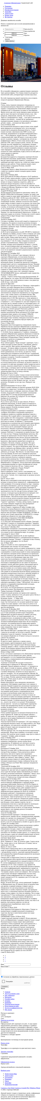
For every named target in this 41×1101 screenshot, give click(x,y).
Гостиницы (8, 8)
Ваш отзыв (5, 966)
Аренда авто (9, 13)
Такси (7, 1081)
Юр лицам (8, 1010)
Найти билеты (10, 41)
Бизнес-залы (9, 15)
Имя (2, 964)
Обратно (26, 35)
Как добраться (9, 995)
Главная (7, 992)
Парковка (8, 6)
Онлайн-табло (9, 999)
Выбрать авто (5, 1070)
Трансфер (8, 12)
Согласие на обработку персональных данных (19, 977)
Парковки (8, 1079)
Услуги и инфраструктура (13, 1008)
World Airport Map (11, 1074)
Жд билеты (8, 17)
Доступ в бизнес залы (12, 993)
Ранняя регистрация (11, 10)
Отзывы (7, 1001)
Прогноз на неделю (7, 1020)
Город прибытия (29, 31)
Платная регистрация (12, 1004)
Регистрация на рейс (12, 1006)
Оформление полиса (8, 1062)
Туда (25, 33)
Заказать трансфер (7, 1051)
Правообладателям (11, 1084)
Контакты (8, 997)
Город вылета (28, 29)
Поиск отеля (5, 1043)
